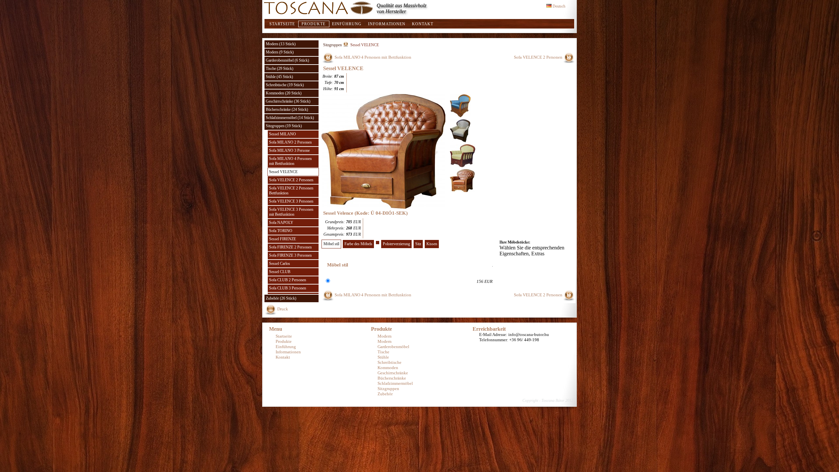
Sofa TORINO (280, 230)
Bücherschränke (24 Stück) (287, 109)
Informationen (386, 24)
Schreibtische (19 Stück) (285, 85)
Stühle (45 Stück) (279, 76)
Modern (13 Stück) (281, 44)
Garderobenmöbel (393, 346)
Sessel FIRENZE (282, 239)
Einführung (346, 24)
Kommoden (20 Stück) (284, 93)
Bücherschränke (392, 378)
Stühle (383, 357)
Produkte (313, 24)
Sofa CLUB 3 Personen (287, 288)
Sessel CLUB (279, 271)
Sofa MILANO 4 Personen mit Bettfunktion (290, 161)
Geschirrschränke (393, 372)
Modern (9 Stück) (280, 52)
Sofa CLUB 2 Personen (287, 280)
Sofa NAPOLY (281, 222)
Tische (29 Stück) (279, 68)
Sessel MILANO (282, 134)
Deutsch (558, 6)
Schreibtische (389, 362)
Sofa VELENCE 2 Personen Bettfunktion (291, 190)
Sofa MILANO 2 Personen (290, 142)
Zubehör (385, 393)
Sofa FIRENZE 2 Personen (290, 247)
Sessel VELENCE (283, 171)
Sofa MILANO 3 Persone (289, 150)
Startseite (282, 24)
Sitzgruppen (332, 45)
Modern (385, 336)
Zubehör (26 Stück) (281, 298)
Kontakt (422, 24)
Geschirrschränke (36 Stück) (288, 101)
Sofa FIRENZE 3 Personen (290, 255)
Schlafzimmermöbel (395, 383)
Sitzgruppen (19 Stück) (284, 126)
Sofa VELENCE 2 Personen (291, 180)
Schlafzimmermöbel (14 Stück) (290, 117)
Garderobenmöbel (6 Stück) (287, 60)
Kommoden (388, 367)
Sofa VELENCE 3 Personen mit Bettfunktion (291, 212)
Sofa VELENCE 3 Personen (291, 201)
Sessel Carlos (279, 263)
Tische (383, 351)
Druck (282, 308)
